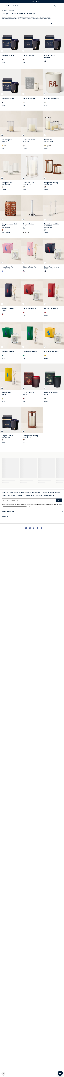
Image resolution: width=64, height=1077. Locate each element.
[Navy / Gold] (2, 59)
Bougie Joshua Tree (8, 98)
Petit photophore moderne (7, 140)
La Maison (4, 10)
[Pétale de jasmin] (45, 355)
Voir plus (4, 20)
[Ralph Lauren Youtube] (33, 528)
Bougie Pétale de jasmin (51, 351)
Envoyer (59, 500)
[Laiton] (2, 145)
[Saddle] (45, 187)
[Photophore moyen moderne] (32, 124)
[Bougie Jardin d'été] (10, 251)
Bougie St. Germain (8, 436)
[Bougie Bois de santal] (32, 292)
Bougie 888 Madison (29, 98)
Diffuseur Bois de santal (51, 308)
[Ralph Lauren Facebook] (30, 528)
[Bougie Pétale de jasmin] (53, 335)
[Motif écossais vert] (45, 398)
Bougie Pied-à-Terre (8, 55)
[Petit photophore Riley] (53, 167)
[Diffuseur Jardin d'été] (32, 251)
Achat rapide (2, 49)
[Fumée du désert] (45, 271)
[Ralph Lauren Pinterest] (41, 528)
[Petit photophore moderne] (10, 124)
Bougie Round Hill (28, 55)
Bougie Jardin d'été (7, 267)
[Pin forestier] (2, 355)
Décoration (11, 10)
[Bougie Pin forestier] (10, 335)
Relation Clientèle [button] (7, 521)
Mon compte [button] (5, 516)
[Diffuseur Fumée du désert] (10, 292)
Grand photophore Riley (30, 436)
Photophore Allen (7, 183)
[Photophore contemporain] (53, 124)
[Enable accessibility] (3, 1073)
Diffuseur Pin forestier (30, 351)
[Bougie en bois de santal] (53, 82)
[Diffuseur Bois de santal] (53, 292)
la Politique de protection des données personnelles (14, 506)
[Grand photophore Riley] (32, 420)
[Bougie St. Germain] (10, 420)
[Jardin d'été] (2, 271)
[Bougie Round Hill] (32, 39)
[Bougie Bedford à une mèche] (53, 377)
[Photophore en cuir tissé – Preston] (10, 208)
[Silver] (24, 102)
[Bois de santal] (24, 312)
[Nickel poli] (2, 187)
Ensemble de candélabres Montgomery (52, 225)
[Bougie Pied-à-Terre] (10, 39)
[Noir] (50, 145)
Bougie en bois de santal (51, 98)
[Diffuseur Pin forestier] (32, 335)
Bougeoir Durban (28, 224)
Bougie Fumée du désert (51, 267)
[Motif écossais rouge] (24, 398)
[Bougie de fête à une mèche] (32, 377)
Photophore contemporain (48, 140)
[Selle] (24, 440)
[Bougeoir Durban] (32, 208)
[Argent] (5, 145)
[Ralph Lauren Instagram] (26, 528)
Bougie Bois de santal (29, 308)
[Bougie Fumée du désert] (53, 251)
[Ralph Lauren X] (37, 528)
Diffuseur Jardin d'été (29, 267)
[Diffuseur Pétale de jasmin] (10, 377)
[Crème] (45, 102)
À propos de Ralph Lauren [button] (8, 511)
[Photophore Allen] (10, 167)
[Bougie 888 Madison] (32, 82)
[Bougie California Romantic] (53, 39)
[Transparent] (2, 230)
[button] (55, 6)
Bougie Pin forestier (8, 351)
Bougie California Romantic (49, 56)
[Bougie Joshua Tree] (10, 82)
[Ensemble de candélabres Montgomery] (53, 208)
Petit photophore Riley (51, 183)
